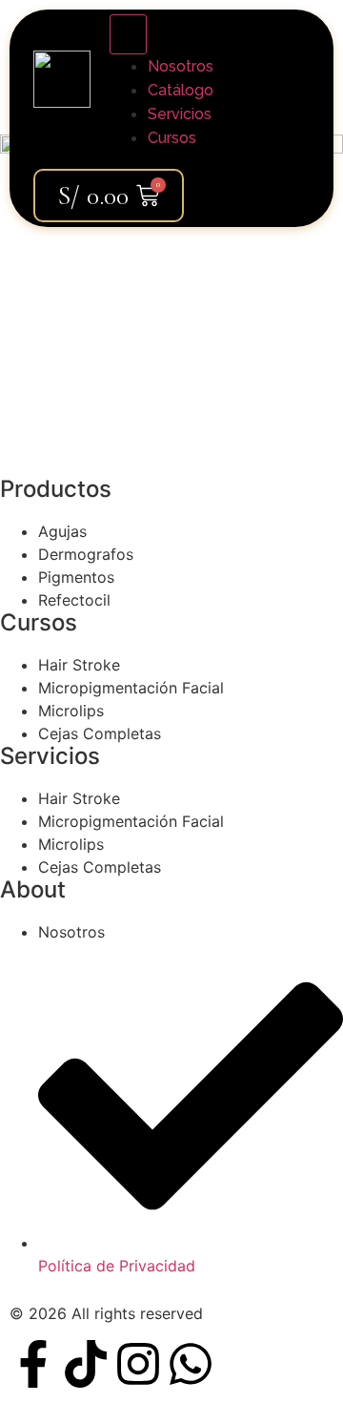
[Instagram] (138, 1364)
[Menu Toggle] (128, 34)
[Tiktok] (86, 1364)
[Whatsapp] (190, 1364)
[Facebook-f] (33, 1364)
